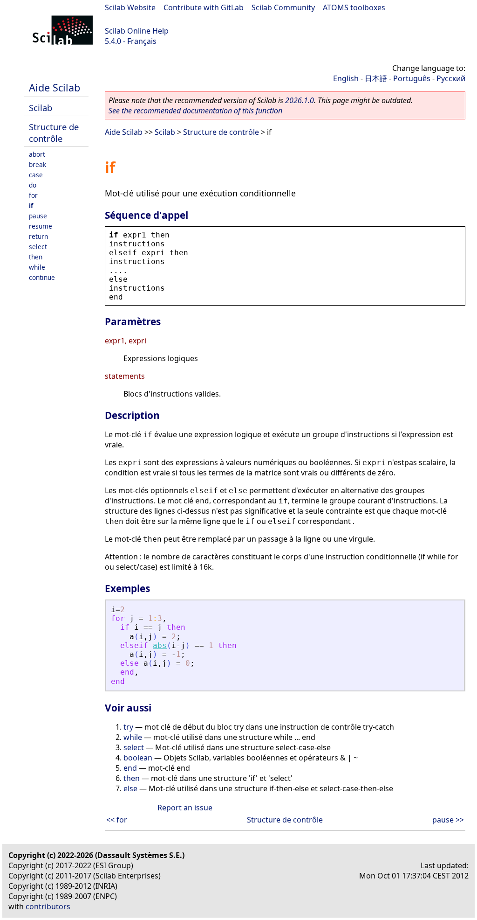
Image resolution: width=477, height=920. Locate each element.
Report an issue (184, 807)
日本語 (376, 78)
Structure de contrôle (54, 132)
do (32, 185)
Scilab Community (283, 7)
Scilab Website (130, 7)
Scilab (40, 107)
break (37, 164)
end (130, 768)
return (38, 236)
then (35, 256)
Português (411, 78)
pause (38, 215)
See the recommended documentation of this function (195, 110)
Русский (450, 78)
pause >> (448, 820)
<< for (116, 820)
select (38, 246)
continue (42, 277)
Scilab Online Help (137, 31)
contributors (48, 906)
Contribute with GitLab (204, 7)
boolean (137, 758)
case (36, 174)
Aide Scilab (54, 87)
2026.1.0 (299, 100)
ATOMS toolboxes (354, 7)
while (37, 267)
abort (37, 154)
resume (40, 226)
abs (160, 645)
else (130, 788)
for (33, 195)
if (31, 205)
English (346, 78)
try (128, 727)
